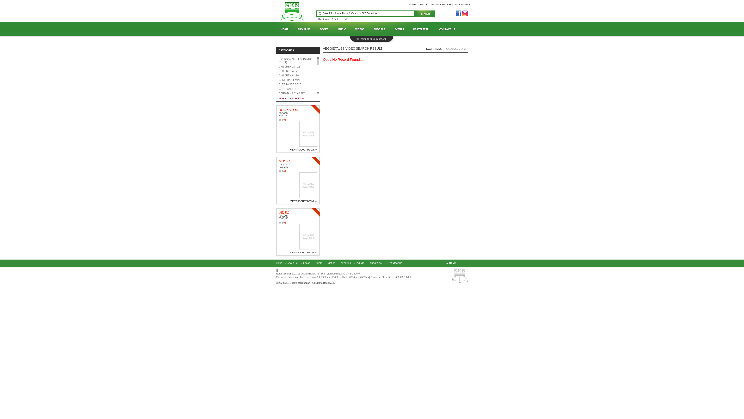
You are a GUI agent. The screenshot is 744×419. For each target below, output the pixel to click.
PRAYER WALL (421, 29)
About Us (293, 263)
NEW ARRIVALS (433, 49)
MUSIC (342, 29)
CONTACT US (447, 29)
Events (360, 263)
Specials (346, 263)
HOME (284, 29)
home (452, 263)
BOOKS (324, 29)
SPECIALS (379, 29)
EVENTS (399, 29)
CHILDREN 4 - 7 (288, 71)
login (412, 4)
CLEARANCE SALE (290, 84)
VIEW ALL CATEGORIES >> (291, 98)
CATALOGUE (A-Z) (456, 49)
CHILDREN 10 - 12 (289, 66)
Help (346, 19)
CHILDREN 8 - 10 (289, 75)
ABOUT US (304, 29)
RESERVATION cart (441, 4)
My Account (461, 4)
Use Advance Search (328, 19)
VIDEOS (359, 29)
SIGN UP (423, 4)
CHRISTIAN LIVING (290, 80)
